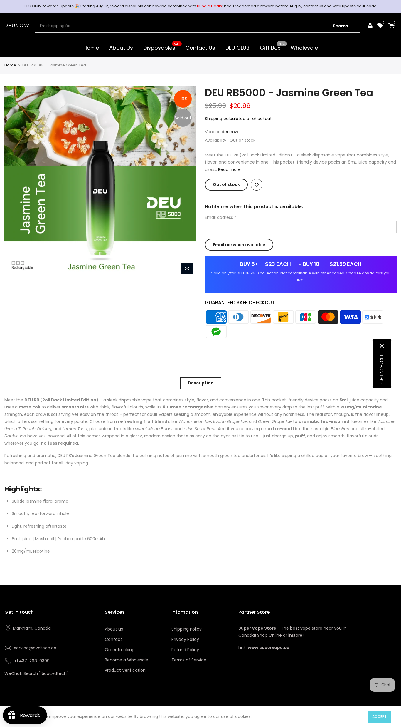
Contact (113, 639)
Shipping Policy (186, 629)
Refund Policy (185, 650)
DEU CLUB (237, 47)
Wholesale (304, 47)
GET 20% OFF (381, 368)
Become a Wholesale (126, 660)
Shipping (213, 118)
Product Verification (125, 670)
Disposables (161, 46)
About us (114, 629)
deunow (17, 26)
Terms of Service (188, 660)
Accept (379, 716)
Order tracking (119, 650)
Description (200, 383)
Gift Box (272, 46)
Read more (229, 169)
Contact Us (200, 47)
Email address (220, 217)
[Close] (382, 346)
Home (91, 47)
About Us (121, 47)
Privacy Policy (185, 639)
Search (340, 26)
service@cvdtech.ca (35, 648)
